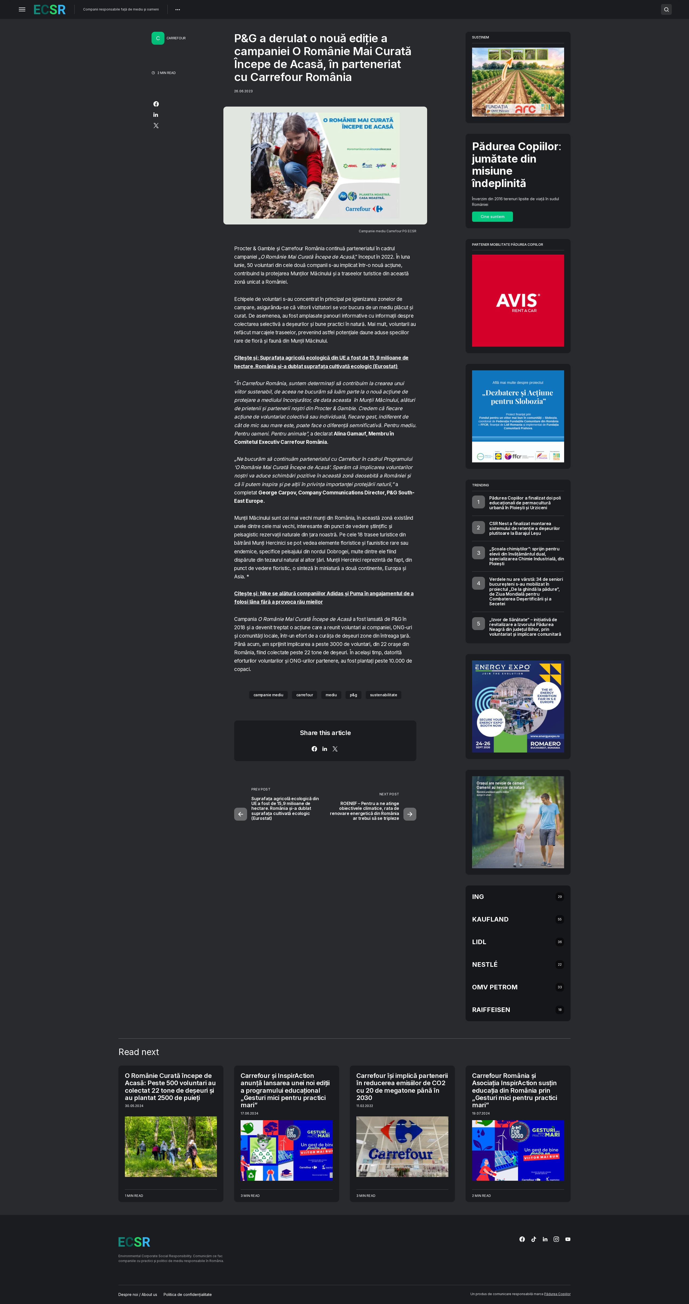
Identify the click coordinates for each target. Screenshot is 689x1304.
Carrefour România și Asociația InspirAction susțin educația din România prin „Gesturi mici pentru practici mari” (514, 1090)
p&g (353, 695)
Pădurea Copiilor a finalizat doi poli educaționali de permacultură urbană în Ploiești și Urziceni (525, 502)
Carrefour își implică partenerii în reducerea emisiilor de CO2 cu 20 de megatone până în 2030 (402, 1087)
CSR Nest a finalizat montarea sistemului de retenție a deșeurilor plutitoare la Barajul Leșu (524, 528)
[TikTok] (533, 1239)
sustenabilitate (383, 695)
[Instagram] (556, 1239)
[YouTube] (568, 1239)
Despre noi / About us (137, 1294)
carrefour (304, 695)
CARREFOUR (176, 38)
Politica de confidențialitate (188, 1294)
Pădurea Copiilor (557, 1294)
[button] (22, 9)
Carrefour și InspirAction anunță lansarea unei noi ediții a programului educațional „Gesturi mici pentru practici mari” (285, 1090)
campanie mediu (268, 695)
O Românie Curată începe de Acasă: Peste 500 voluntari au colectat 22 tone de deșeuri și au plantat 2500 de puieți (170, 1087)
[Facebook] (522, 1239)
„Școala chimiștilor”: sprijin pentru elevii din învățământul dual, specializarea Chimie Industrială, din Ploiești (526, 556)
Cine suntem (492, 216)
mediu (331, 695)
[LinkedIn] (545, 1239)
